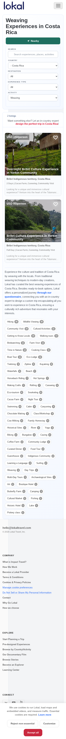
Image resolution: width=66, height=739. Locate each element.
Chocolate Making (17, 413)
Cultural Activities (43, 328)
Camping (36, 491)
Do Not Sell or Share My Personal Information (27, 592)
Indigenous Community (40, 456)
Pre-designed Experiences (16, 644)
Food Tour (37, 449)
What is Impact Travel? (14, 562)
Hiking (12, 321)
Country (12, 60)
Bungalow (28, 435)
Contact (6, 597)
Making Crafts (15, 385)
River (35, 427)
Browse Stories (10, 659)
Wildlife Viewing (33, 321)
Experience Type (17, 82)
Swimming (13, 406)
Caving (45, 435)
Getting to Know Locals (20, 336)
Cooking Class (40, 350)
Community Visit (17, 328)
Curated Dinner (16, 449)
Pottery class (15, 512)
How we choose (11, 608)
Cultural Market (16, 498)
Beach (30, 371)
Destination (14, 71)
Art (10, 484)
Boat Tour (14, 357)
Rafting (35, 385)
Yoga (49, 427)
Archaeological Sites (43, 477)
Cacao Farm (14, 399)
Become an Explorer (13, 665)
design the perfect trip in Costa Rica (37, 123)
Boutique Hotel (27, 484)
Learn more (44, 714)
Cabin (30, 406)
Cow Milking (14, 420)
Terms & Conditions (13, 577)
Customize (49, 723)
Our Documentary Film (14, 654)
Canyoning (47, 406)
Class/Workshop (43, 413)
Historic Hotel (15, 505)
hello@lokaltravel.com (17, 527)
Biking (11, 435)
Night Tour (34, 399)
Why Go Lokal (10, 603)
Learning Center (11, 670)
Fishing (36, 498)
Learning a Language (19, 463)
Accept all (33, 732)
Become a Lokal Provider (16, 572)
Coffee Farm (15, 442)
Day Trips (31, 470)
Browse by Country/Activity (17, 649)
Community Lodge (38, 442)
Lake (33, 505)
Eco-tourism (14, 392)
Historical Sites (16, 427)
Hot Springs (40, 378)
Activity (12, 93)
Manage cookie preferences (17, 587)
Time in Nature (16, 350)
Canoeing (52, 385)
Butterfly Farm (15, 491)
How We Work (10, 567)
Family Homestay (38, 420)
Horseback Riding (17, 378)
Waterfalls (13, 371)
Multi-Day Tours (16, 477)
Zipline (29, 364)
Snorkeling (34, 392)
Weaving (13, 470)
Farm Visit (37, 343)
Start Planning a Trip (13, 639)
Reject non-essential (23, 723)
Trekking (13, 364)
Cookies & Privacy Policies (17, 582)
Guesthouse (14, 456)
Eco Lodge (34, 357)
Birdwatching (15, 343)
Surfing (41, 463)
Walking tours (48, 336)
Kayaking (46, 364)
